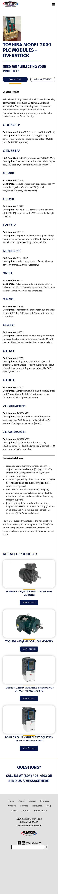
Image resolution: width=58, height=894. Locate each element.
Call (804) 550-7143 (42, 79)
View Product (29, 602)
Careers (32, 801)
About (21, 801)
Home (11, 801)
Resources (37, 806)
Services (24, 806)
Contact (26, 810)
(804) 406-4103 (35, 776)
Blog (48, 806)
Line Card (44, 801)
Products (11, 806)
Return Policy (40, 810)
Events (14, 810)
